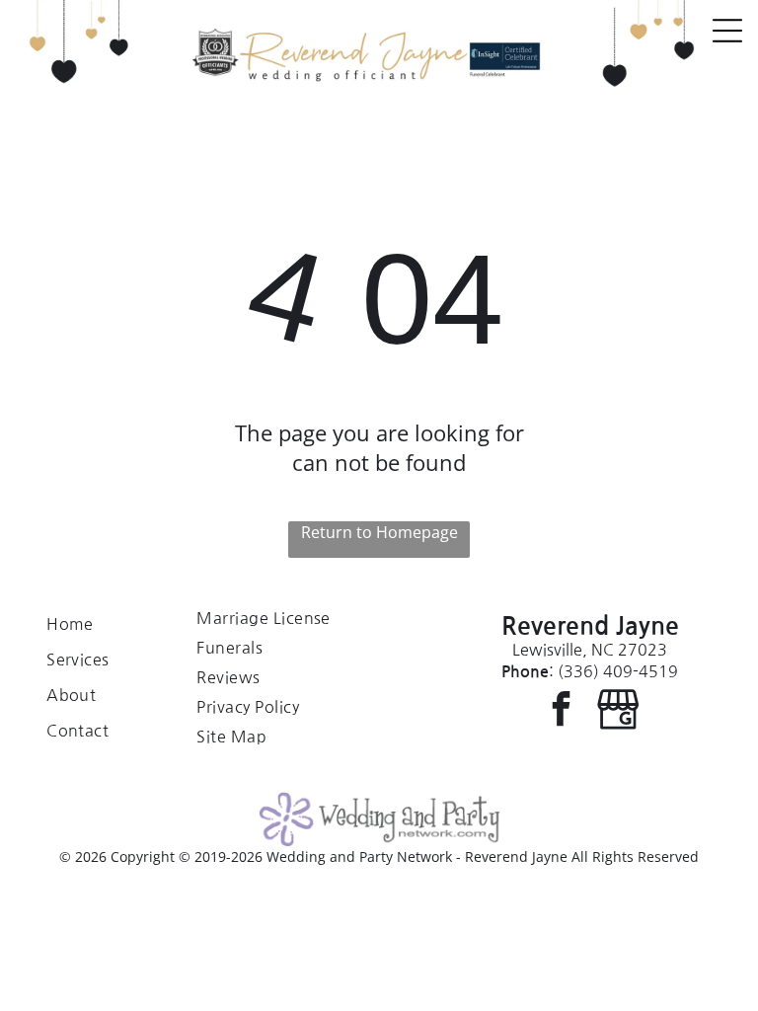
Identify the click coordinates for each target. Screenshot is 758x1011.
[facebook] (561, 710)
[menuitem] (106, 624)
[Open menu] (727, 30)
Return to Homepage (379, 532)
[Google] (618, 710)
